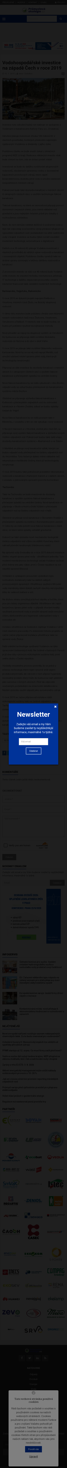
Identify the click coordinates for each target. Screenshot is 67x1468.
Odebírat (33, 751)
